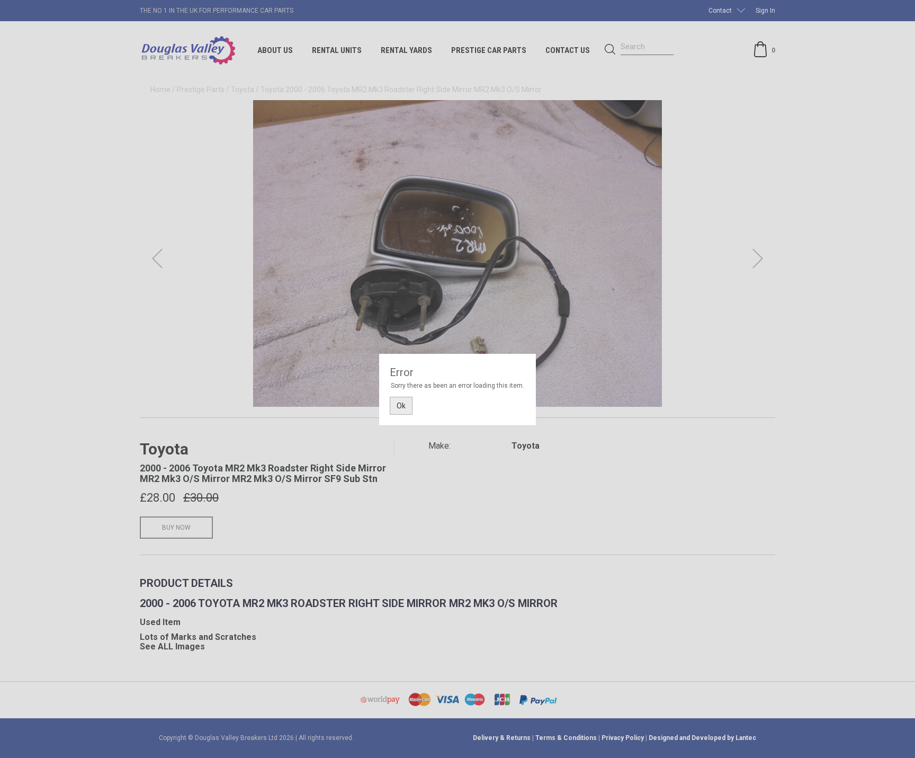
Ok (401, 406)
